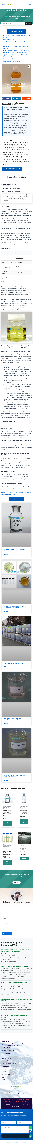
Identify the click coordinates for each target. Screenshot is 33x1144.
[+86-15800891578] (30, 1136)
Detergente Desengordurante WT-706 (14, 663)
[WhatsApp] (30, 1127)
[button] (29, 66)
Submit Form (6, 933)
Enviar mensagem (16, 1136)
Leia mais (6, 823)
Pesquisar (28, 23)
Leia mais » (6, 554)
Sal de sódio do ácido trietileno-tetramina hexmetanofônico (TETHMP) (15, 607)
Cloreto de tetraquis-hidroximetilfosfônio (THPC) (15, 550)
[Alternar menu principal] (29, 4)
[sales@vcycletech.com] (30, 1132)
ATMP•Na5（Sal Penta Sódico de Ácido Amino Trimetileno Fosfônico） (16, 776)
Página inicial (5, 15)
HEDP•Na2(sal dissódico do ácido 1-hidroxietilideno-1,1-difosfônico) (13, 719)
